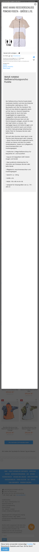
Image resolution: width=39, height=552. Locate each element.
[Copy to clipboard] (33, 57)
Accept (5, 549)
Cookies (30, 544)
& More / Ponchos (8, 66)
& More (5, 65)
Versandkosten (16, 55)
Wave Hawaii (6, 68)
